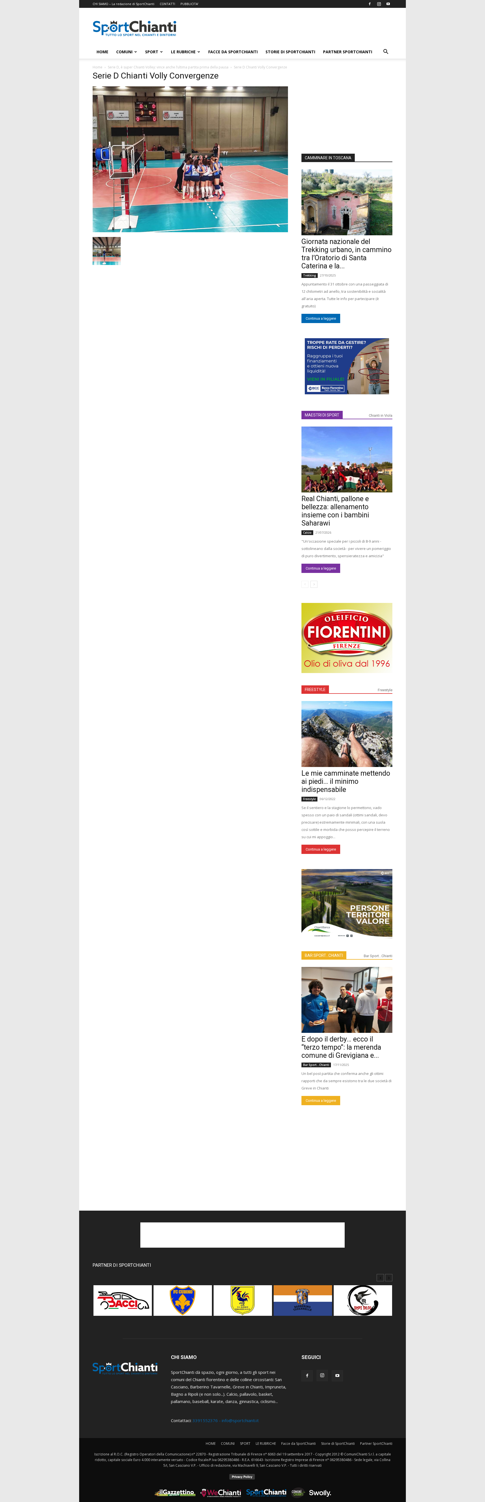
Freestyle (385, 690)
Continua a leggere (321, 318)
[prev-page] (304, 584)
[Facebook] (369, 4)
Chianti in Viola (380, 415)
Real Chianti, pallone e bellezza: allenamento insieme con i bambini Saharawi (335, 511)
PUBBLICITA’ (189, 4)
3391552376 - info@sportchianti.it (226, 1420)
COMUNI (124, 51)
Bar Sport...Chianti (378, 956)
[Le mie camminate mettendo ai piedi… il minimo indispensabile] (346, 734)
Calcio (307, 533)
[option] (122, 1303)
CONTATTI (167, 4)
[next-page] (313, 584)
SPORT (151, 51)
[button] (385, 52)
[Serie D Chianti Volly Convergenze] (190, 230)
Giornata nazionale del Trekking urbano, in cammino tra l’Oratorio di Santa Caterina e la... (346, 254)
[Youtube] (388, 4)
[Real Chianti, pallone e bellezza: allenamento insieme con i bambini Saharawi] (346, 459)
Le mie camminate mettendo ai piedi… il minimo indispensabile (345, 781)
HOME (102, 51)
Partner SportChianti (347, 51)
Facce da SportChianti (233, 51)
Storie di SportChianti (290, 51)
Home (97, 67)
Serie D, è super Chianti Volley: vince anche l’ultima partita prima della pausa (168, 67)
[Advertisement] (290, 28)
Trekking (309, 275)
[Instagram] (379, 4)
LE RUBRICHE (183, 51)
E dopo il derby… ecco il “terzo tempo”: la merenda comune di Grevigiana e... (341, 1047)
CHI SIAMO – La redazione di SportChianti (123, 4)
